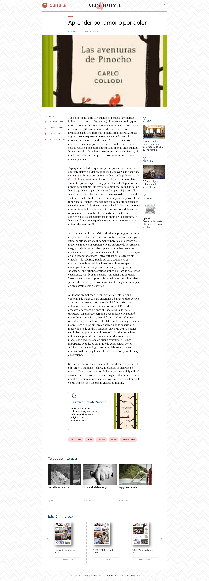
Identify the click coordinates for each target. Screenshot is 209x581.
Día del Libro (75, 439)
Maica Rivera (74, 31)
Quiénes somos (97, 575)
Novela (113, 439)
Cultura (57, 5)
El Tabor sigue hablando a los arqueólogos (150, 184)
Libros (71, 16)
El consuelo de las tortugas (95, 487)
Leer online (67, 559)
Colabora (109, 575)
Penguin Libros (128, 439)
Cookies (139, 575)
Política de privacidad (124, 575)
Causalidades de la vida (58, 487)
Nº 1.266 (101, 439)
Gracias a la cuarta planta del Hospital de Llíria (153, 224)
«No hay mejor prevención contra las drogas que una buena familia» (153, 145)
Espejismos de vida (128, 487)
